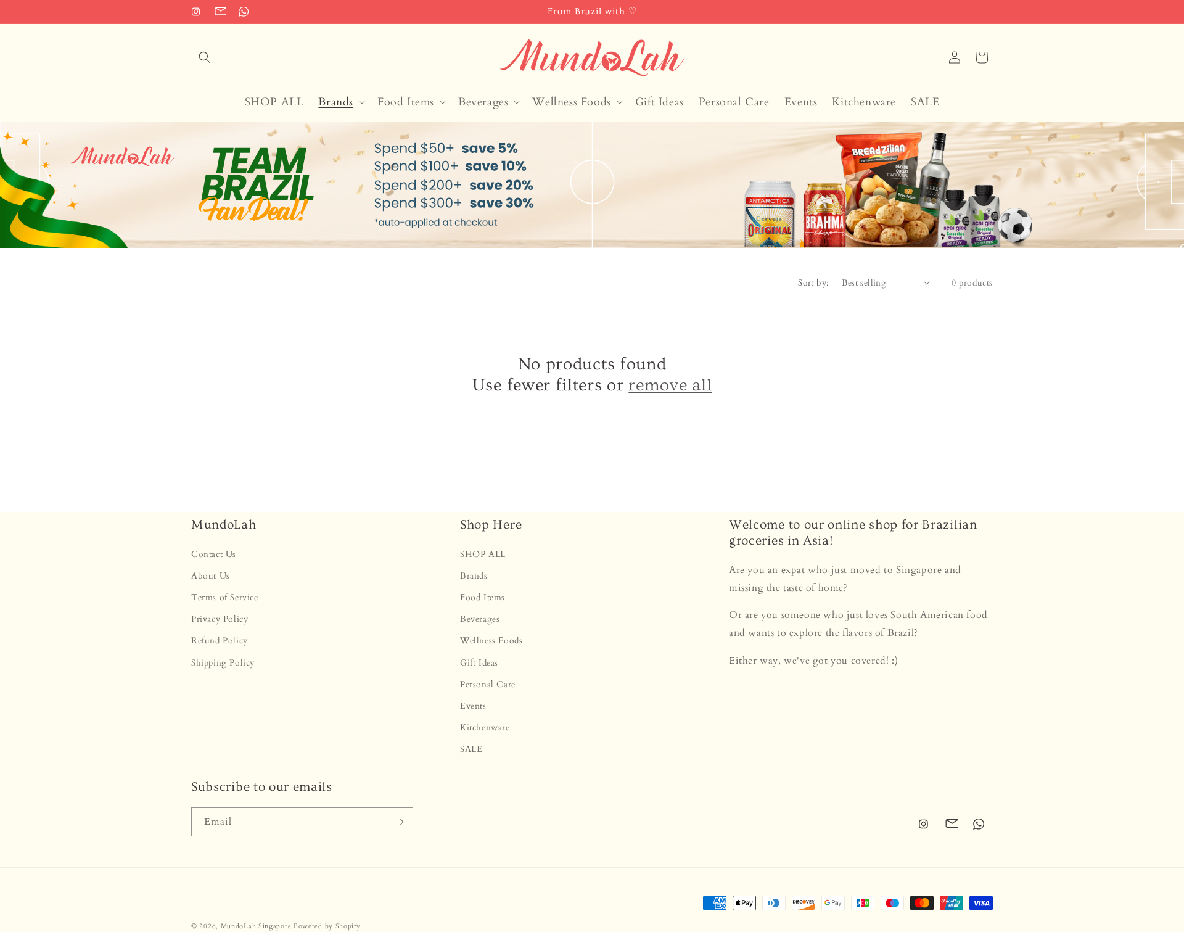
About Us (210, 576)
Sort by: (813, 283)
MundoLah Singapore (256, 926)
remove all (670, 385)
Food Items (482, 597)
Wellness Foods (491, 640)
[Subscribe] (399, 821)
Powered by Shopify (327, 926)
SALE (471, 749)
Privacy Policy (219, 619)
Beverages (480, 619)
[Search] (204, 57)
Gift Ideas (479, 663)
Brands (474, 576)
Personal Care (488, 684)
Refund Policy (219, 640)
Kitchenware (485, 727)
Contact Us (213, 554)
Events (473, 706)
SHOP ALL (483, 554)
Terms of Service (224, 597)
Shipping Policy (223, 663)
